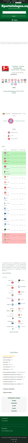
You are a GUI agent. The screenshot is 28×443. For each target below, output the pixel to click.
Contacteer (5, 421)
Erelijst (14, 408)
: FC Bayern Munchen (19, 121)
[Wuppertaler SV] (15, 84)
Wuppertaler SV (7, 168)
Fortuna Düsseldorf (14, 138)
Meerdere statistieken (8, 389)
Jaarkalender (14, 0)
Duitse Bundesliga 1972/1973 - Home (19, 43)
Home (4, 43)
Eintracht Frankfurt (10, 285)
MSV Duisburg (23, 286)
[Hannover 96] (3, 82)
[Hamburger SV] (25, 80)
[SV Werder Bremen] (21, 82)
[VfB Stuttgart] (25, 82)
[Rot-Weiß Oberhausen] (15, 82)
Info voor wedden (6, 0)
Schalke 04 (9, 304)
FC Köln (12, 135)
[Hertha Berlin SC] (6, 82)
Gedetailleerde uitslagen (14, 398)
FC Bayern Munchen (14, 132)
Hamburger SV (6, 221)
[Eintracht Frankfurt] (12, 80)
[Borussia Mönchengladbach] (6, 80)
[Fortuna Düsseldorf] (21, 80)
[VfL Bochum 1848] (12, 84)
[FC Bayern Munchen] (15, 80)
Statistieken (14, 403)
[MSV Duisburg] (12, 82)
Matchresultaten (7, 392)
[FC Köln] (18, 80)
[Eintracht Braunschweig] (9, 80)
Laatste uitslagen (21, 0)
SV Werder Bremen (10, 326)
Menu (16, 20)
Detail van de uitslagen (14, 331)
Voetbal (8, 43)
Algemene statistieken (9, 356)
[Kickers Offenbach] (9, 82)
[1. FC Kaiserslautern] (3, 80)
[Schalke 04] (18, 82)
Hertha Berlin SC (11, 321)
